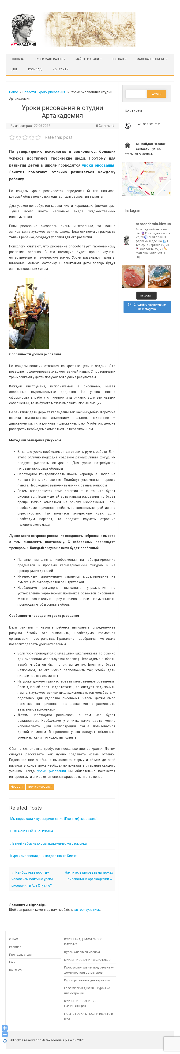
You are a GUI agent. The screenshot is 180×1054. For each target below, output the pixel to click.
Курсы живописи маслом (82, 952)
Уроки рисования (51, 92)
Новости (29, 92)
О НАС (13, 939)
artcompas (23, 126)
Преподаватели (20, 954)
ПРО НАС (118, 59)
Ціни (12, 962)
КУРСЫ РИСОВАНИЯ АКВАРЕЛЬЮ (87, 959)
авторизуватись (87, 909)
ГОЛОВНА (17, 59)
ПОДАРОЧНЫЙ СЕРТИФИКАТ (32, 831)
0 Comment (105, 126)
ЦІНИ (14, 69)
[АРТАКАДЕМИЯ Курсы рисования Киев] (72, 46)
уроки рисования (51, 771)
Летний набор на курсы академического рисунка (48, 843)
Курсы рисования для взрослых (87, 980)
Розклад (34, 69)
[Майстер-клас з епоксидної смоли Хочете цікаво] (133, 276)
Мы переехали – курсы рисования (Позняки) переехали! (53, 819)
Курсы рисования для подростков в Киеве (43, 856)
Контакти (60, 69)
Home (13, 92)
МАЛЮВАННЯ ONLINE (151, 59)
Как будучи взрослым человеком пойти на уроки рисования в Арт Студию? (32, 879)
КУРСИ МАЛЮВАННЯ (49, 59)
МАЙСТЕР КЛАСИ (87, 59)
